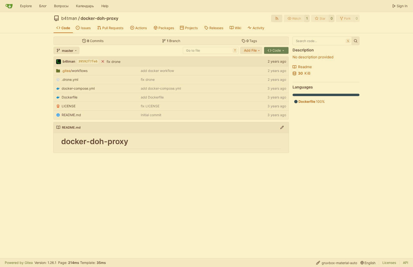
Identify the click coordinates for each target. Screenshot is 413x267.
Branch (173, 41)
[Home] (9, 6)
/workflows (74, 71)
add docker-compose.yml (161, 88)
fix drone (113, 62)
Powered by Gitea (19, 263)
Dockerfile (69, 97)
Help (105, 6)
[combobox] (211, 50)
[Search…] (355, 41)
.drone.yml (70, 79)
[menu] (336, 263)
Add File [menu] (250, 50)
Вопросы (61, 6)
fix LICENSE (150, 106)
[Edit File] (282, 127)
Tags (251, 41)
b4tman (69, 18)
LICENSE (69, 106)
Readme (305, 67)
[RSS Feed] (276, 18)
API (405, 263)
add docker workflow (157, 71)
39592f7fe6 (88, 61)
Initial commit (151, 115)
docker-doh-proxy (99, 18)
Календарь (85, 6)
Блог (43, 6)
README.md (71, 115)
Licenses (389, 263)
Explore (26, 6)
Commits (95, 41)
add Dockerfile (152, 97)
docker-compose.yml (78, 88)
